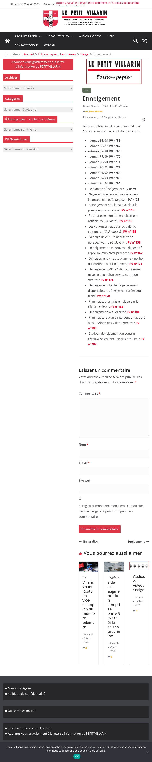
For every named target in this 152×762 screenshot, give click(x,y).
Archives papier (26, 36)
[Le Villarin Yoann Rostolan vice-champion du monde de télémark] (88, 566)
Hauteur (122, 117)
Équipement (136, 541)
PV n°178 (103, 296)
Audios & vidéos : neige (139, 583)
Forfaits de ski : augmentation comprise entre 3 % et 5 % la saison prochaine (114, 606)
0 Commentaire (94, 111)
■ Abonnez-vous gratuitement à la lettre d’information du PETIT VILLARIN (56, 733)
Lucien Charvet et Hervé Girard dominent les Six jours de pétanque (98, 4)
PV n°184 (133, 312)
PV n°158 (134, 242)
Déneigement (109, 117)
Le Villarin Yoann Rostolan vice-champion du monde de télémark (88, 602)
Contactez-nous (26, 45)
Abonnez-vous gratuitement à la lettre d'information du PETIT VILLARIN (38, 64)
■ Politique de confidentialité (25, 694)
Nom (83, 445)
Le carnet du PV (58, 36)
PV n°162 (136, 253)
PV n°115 (127, 210)
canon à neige (92, 117)
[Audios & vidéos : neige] (139, 566)
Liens (111, 36)
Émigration (91, 541)
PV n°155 (125, 221)
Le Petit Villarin (120, 106)
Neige (87, 90)
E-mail (84, 463)
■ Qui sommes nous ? (20, 711)
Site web (85, 480)
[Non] (147, 752)
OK (77, 756)
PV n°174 (107, 280)
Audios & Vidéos (90, 36)
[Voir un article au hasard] (144, 40)
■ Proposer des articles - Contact (28, 728)
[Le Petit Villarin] (7, 40)
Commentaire (89, 394)
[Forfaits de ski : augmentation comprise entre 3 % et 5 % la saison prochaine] (114, 566)
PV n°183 (116, 307)
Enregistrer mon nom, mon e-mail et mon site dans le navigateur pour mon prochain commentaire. (111, 511)
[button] (39, 36)
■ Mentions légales (18, 688)
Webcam (49, 45)
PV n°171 (135, 264)
